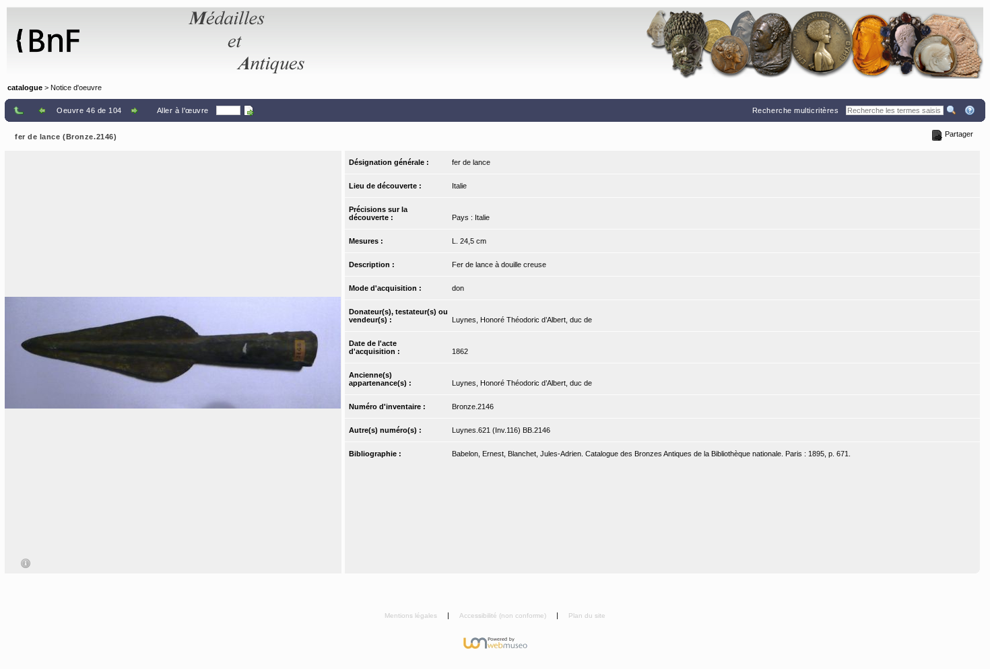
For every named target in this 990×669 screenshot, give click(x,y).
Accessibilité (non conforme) (503, 615)
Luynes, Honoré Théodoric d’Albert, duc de (522, 320)
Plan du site (586, 615)
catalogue (24, 87)
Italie (459, 186)
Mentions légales (412, 615)
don (458, 288)
